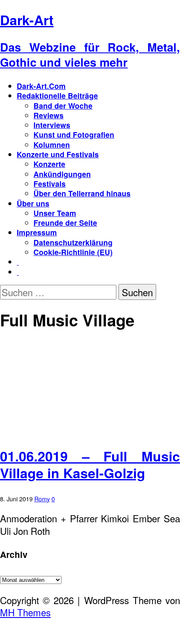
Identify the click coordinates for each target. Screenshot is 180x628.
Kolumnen (51, 144)
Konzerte (49, 164)
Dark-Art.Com (41, 86)
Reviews (48, 115)
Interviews (51, 125)
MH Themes (25, 612)
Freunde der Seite (65, 222)
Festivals (49, 183)
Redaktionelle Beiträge (57, 95)
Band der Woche (63, 105)
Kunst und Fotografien (73, 134)
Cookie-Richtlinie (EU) (73, 252)
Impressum (37, 232)
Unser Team (54, 213)
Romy (42, 498)
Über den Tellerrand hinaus (82, 193)
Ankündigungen (62, 174)
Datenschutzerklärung (73, 242)
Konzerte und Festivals (58, 154)
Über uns (33, 203)
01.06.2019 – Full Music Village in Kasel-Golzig (90, 464)
